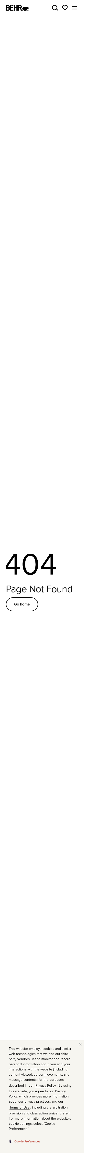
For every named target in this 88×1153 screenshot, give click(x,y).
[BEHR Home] (17, 8)
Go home (22, 604)
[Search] (55, 8)
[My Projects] (65, 8)
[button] (24, 1141)
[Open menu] (74, 8)
